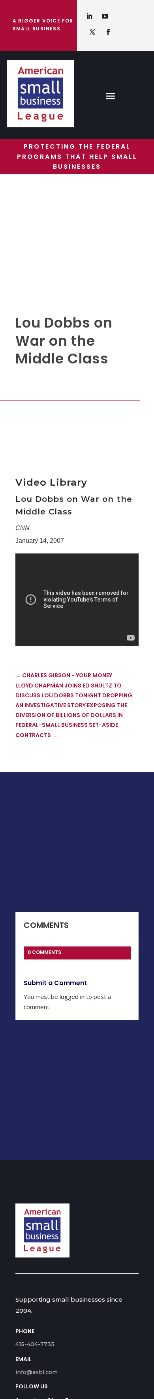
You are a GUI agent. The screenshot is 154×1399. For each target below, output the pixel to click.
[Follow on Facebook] (108, 32)
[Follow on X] (92, 32)
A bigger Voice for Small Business (43, 24)
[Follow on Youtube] (105, 16)
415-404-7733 (34, 1344)
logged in (72, 996)
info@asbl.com (36, 1372)
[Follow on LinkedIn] (89, 16)
